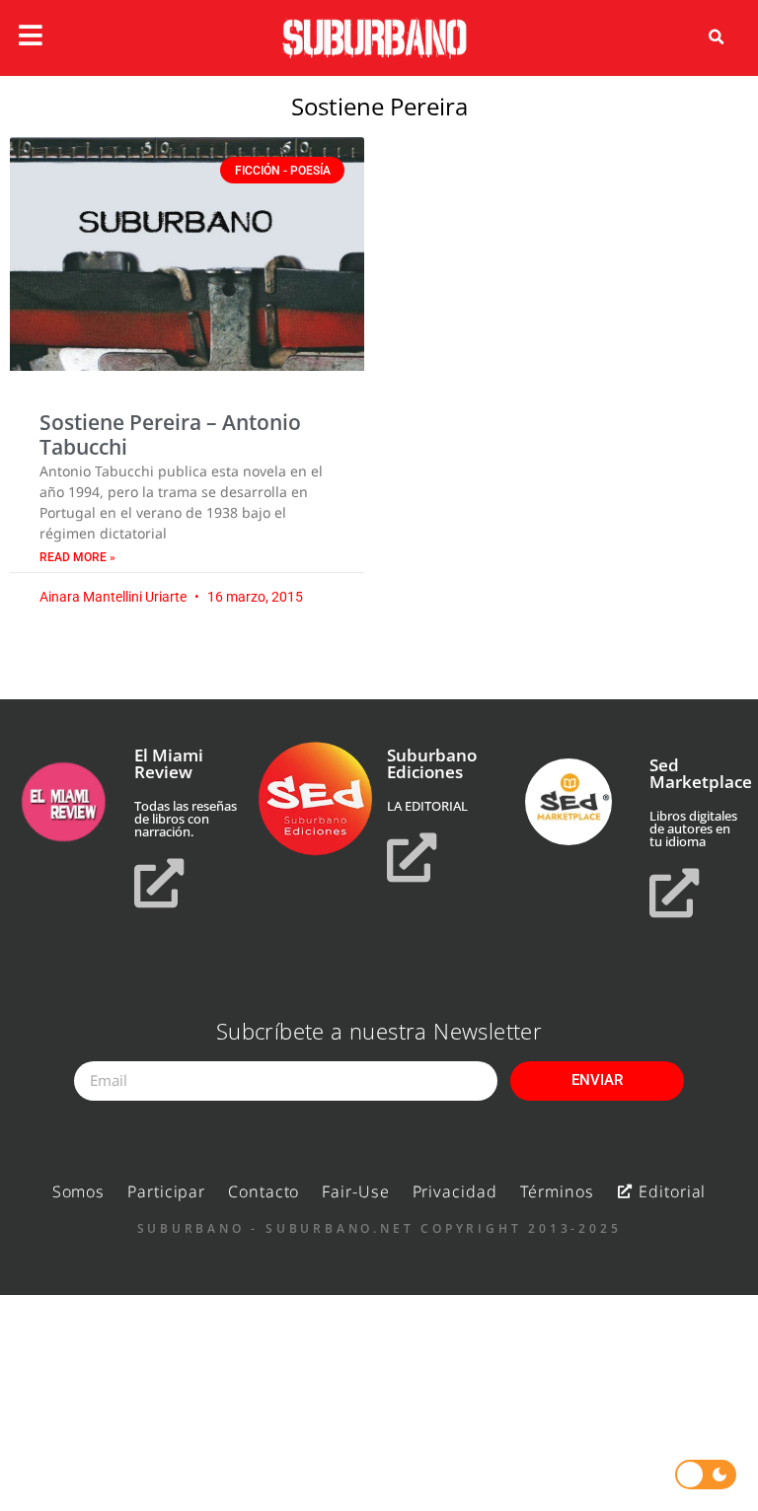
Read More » (77, 557)
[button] (716, 37)
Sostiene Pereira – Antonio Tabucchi (170, 434)
